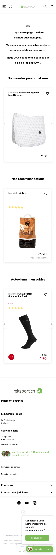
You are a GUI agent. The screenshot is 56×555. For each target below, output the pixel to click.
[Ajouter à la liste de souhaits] (47, 93)
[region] (28, 123)
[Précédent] (5, 122)
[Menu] (4, 6)
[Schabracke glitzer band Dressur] (28, 130)
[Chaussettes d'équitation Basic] (27, 331)
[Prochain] (51, 122)
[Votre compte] (10, 6)
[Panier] (51, 6)
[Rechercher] (45, 6)
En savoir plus (37, 538)
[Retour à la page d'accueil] (28, 6)
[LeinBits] (24, 197)
